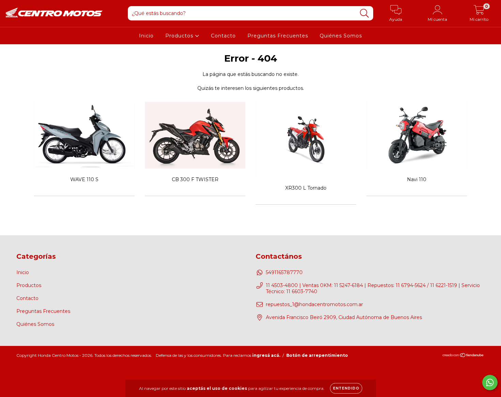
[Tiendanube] (463, 356)
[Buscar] (364, 13)
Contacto (223, 36)
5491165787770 (284, 272)
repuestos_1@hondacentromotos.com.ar (314, 304)
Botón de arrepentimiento (317, 355)
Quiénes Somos (341, 36)
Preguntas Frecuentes (277, 36)
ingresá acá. (266, 355)
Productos (180, 36)
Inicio (146, 36)
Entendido (346, 388)
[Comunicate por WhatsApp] (490, 382)
